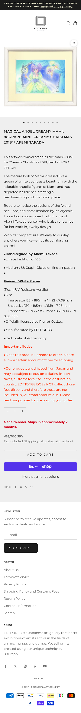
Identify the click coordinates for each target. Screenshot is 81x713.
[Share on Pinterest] (26, 487)
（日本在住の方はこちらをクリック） (56, 6)
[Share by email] (31, 487)
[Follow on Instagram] (25, 666)
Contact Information (20, 606)
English (39, 678)
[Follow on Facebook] (6, 666)
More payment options (40, 476)
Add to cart (40, 454)
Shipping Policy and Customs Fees (31, 591)
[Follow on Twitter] (15, 666)
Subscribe (20, 548)
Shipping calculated (39, 441)
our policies (21, 400)
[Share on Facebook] (15, 487)
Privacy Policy (15, 584)
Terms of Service (17, 577)
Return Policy (14, 598)
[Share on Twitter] (20, 487)
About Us (11, 570)
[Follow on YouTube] (45, 666)
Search (9, 613)
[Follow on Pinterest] (35, 666)
